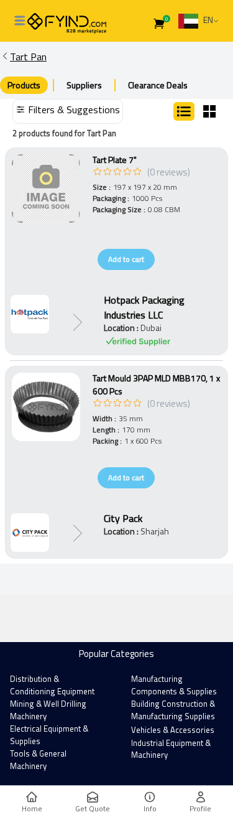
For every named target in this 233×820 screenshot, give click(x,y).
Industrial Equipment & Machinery (171, 749)
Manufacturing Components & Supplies (174, 685)
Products (23, 84)
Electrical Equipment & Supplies (49, 734)
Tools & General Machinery (38, 759)
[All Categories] (19, 20)
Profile (200, 808)
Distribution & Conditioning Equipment (52, 685)
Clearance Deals (158, 84)
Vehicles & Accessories (172, 730)
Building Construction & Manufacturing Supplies (173, 709)
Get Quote (92, 808)
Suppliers (84, 84)
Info (150, 808)
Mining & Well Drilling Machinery (48, 709)
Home (32, 808)
